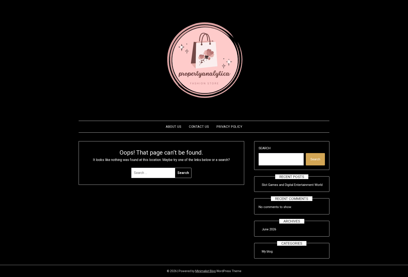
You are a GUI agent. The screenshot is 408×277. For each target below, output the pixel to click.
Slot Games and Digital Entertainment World (292, 185)
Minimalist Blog (205, 271)
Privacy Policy (229, 127)
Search (265, 148)
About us (173, 127)
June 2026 (269, 229)
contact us (199, 127)
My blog (267, 251)
